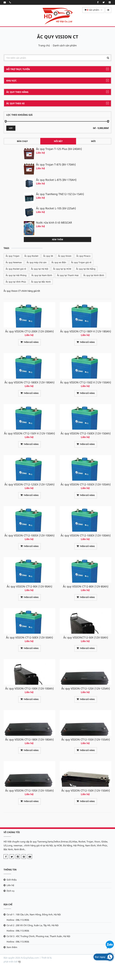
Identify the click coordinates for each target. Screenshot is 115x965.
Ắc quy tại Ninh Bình (93, 275)
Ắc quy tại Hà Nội (39, 268)
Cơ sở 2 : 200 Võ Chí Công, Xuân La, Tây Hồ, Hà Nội (33, 925)
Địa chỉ (8, 904)
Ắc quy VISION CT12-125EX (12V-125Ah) (29, 484)
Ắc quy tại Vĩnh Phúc (16, 281)
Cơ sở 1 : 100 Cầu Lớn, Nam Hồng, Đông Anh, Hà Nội (34, 914)
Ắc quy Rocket (31, 255)
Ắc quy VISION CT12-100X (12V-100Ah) (29, 688)
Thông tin (10, 869)
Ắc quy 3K (48, 255)
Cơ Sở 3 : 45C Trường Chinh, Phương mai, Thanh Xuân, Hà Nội (38, 936)
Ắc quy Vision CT (57, 37)
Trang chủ (44, 45)
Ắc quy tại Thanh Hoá (67, 275)
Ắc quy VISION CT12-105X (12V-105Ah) (29, 790)
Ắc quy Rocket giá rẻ (16, 268)
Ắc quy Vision (64, 255)
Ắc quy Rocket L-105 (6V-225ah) (56, 208)
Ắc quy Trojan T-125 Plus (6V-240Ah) (59, 149)
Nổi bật (58, 141)
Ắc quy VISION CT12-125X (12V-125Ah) (85, 688)
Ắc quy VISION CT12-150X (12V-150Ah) (85, 790)
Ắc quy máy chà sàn (37, 262)
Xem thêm (57, 239)
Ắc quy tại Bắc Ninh (41, 281)
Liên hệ (10, 885)
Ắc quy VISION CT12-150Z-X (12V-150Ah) (85, 382)
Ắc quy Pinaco (83, 255)
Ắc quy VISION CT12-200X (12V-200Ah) (29, 331)
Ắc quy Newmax (14, 262)
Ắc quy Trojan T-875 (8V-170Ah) (56, 164)
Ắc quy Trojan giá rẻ (81, 262)
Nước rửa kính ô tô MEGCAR (54, 222)
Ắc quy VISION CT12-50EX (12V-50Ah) (29, 637)
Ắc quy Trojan (12, 255)
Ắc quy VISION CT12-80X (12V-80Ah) (85, 586)
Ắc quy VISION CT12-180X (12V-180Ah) (29, 739)
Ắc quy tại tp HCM (62, 268)
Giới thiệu (12, 879)
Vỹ (19, 961)
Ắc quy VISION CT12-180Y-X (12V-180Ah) (85, 331)
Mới (93, 141)
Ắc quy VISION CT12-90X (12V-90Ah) (29, 586)
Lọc (11, 128)
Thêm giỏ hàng (31, 342)
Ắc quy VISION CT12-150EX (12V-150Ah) (86, 433)
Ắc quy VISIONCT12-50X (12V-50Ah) (85, 637)
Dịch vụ (10, 890)
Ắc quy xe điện (59, 262)
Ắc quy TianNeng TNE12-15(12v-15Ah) (60, 194)
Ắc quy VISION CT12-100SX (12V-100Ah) (29, 535)
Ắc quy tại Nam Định (41, 275)
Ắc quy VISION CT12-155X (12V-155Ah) (85, 739)
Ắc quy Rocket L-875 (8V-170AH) (56, 180)
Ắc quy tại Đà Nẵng (85, 268)
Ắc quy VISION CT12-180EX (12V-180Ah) (29, 382)
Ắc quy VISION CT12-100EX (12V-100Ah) (86, 535)
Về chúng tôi (12, 832)
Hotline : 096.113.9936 (18, 919)
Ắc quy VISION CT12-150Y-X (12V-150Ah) (29, 433)
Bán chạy (22, 141)
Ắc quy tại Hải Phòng (16, 275)
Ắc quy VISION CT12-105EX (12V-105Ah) (86, 484)
